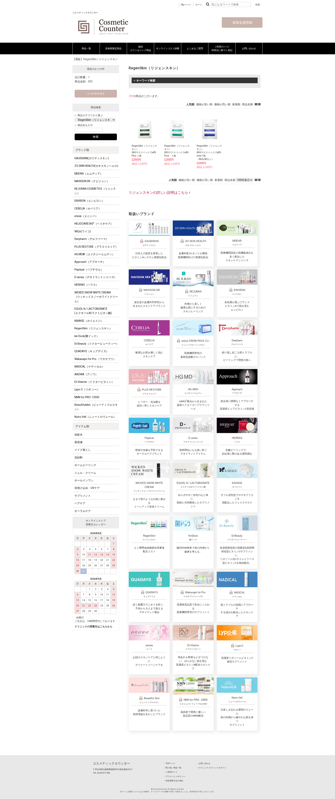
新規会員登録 (242, 22)
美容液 (78, 442)
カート (198, 4)
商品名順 (247, 104)
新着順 (236, 104)
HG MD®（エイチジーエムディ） (94, 254)
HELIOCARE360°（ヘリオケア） (93, 223)
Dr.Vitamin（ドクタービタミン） (94, 381)
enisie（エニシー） (86, 216)
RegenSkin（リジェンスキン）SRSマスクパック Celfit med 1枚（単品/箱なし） (209, 152)
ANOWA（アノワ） (86, 374)
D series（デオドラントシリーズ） (95, 277)
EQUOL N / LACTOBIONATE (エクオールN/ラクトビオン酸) (93, 311)
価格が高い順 (222, 104)
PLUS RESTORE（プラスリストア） (96, 246)
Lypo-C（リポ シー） (87, 389)
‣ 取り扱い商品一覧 (173, 768)
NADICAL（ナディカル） (89, 366)
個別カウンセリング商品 (140, 48)
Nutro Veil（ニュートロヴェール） (95, 416)
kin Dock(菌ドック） (86, 336)
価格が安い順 (204, 104)
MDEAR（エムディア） (88, 173)
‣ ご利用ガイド (171, 772)
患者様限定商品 (113, 48)
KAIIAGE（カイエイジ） (88, 320)
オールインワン (83, 480)
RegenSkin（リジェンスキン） (93, 328)
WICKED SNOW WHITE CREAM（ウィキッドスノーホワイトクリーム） (96, 297)
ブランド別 (82, 149)
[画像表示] (256, 104)
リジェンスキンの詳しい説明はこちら (159, 192)
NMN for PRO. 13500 (86, 397)
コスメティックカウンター (111, 763)
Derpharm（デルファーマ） (91, 238)
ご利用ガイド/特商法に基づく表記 (222, 48)
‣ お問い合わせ (204, 763)
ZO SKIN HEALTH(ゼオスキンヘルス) (96, 165)
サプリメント (82, 495)
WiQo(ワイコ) (82, 231)
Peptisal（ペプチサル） (88, 269)
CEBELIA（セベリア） (87, 208)
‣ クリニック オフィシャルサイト (212, 768)
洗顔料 (78, 457)
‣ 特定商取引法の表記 (174, 781)
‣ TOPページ (170, 763)
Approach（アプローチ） (89, 261)
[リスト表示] (259, 104)
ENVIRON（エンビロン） (89, 200)
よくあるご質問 (195, 48)
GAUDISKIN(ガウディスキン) (91, 158)
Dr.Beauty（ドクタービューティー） (96, 343)
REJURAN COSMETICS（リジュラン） (95, 191)
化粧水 (78, 434)
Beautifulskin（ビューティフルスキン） (96, 407)
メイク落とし (82, 449)
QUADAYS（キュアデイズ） (91, 351)
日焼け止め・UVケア (87, 487)
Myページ (186, 4)
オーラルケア (82, 511)
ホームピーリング (85, 465)
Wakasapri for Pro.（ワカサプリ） (95, 359)
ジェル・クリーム (85, 472)
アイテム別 (82, 426)
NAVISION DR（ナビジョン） (91, 181)
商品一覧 (86, 48)
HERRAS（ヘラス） (86, 284)
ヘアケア (79, 503)
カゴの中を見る (96, 93)
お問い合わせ (249, 48)
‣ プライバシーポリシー (175, 776)
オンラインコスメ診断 (167, 48)
